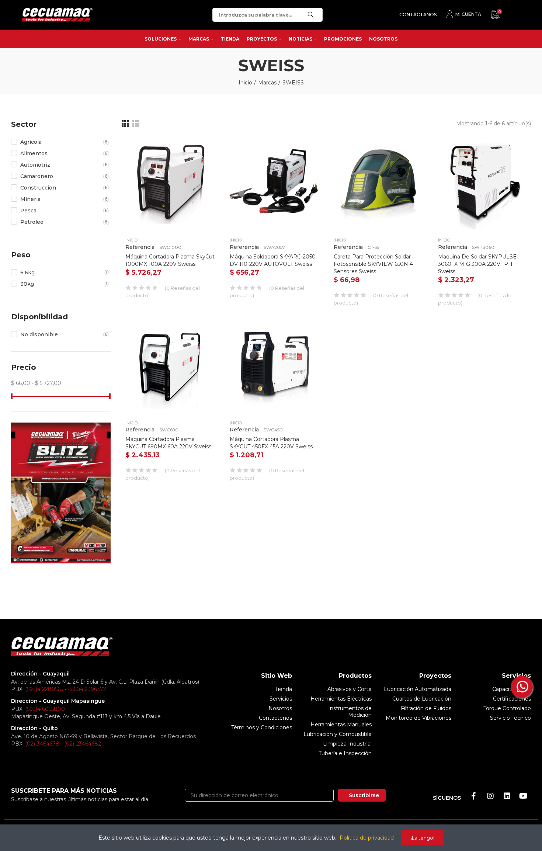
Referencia (139, 247)
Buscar (311, 15)
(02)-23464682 (82, 743)
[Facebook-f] (473, 796)
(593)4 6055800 (45, 709)
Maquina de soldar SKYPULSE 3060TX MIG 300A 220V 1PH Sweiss (477, 264)
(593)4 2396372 (87, 689)
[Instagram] (490, 796)
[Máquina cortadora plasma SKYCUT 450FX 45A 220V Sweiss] (274, 365)
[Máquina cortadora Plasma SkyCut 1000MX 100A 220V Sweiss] (170, 183)
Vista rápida (200, 147)
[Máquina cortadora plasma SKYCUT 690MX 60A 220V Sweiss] (170, 365)
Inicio (131, 240)
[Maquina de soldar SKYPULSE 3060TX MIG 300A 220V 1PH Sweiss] (482, 183)
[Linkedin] (507, 796)
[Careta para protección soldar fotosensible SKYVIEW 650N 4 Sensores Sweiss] (378, 183)
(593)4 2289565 (44, 689)
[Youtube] (523, 796)
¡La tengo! (422, 838)
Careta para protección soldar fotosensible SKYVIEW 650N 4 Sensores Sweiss (373, 264)
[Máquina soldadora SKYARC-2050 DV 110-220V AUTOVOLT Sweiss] (274, 183)
